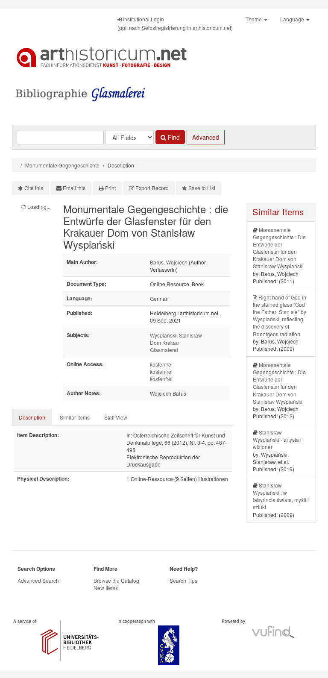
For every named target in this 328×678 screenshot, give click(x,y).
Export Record (152, 187)
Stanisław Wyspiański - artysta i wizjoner (277, 439)
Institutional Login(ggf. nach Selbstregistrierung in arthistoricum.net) (175, 23)
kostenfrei (161, 364)
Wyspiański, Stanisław (176, 335)
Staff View (115, 417)
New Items (106, 587)
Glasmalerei (164, 349)
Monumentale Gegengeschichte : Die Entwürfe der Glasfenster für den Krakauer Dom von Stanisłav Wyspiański (279, 383)
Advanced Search (38, 580)
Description (32, 417)
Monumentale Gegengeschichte (62, 165)
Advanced (205, 137)
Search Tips (183, 580)
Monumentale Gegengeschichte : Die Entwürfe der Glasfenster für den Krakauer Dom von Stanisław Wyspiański (279, 248)
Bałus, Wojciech (168, 262)
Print (110, 187)
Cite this (33, 187)
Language (292, 19)
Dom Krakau (164, 342)
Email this (74, 187)
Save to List (201, 187)
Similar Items (75, 417)
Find (173, 137)
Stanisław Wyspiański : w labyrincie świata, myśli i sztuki (281, 496)
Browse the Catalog (116, 580)
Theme (254, 19)
